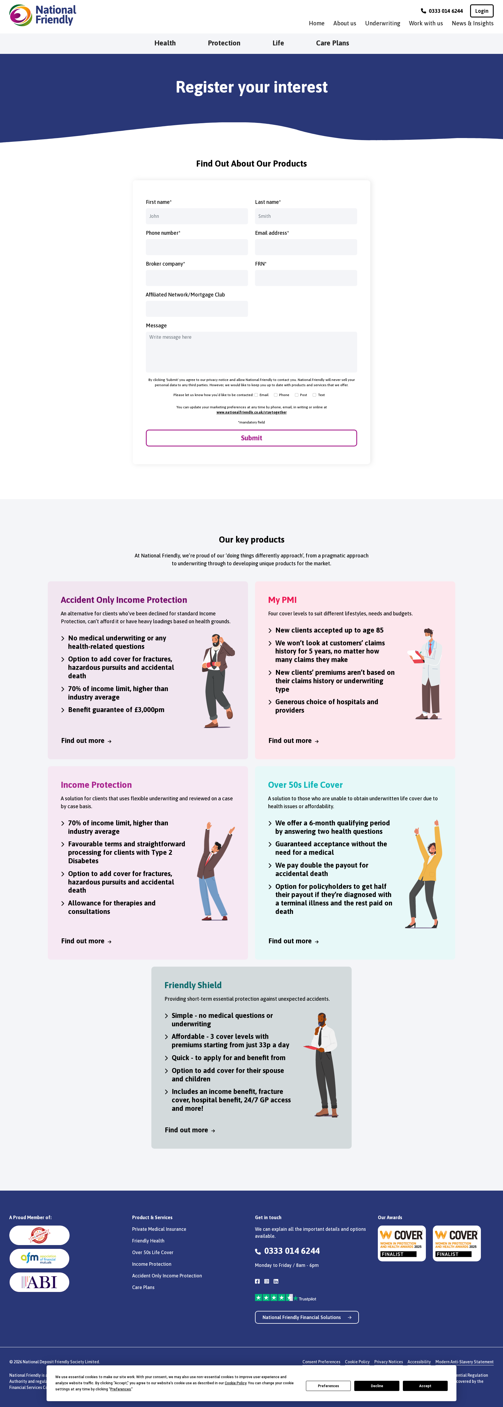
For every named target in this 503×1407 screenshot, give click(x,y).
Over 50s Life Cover (152, 1252)
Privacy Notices (388, 1362)
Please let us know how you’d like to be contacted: (213, 395)
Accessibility (419, 1362)
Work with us (426, 23)
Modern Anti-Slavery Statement (464, 1362)
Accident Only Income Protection (167, 1275)
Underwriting (382, 23)
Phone (284, 395)
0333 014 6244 (445, 11)
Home (317, 23)
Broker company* (165, 264)
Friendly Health (148, 1240)
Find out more (83, 740)
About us (344, 23)
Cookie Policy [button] (235, 1383)
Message (156, 325)
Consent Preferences (321, 1362)
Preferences (328, 1386)
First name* (159, 202)
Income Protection (151, 1264)
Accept (425, 1386)
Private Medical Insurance (159, 1229)
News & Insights (473, 23)
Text (321, 395)
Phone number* (163, 233)
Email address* (272, 233)
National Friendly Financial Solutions (302, 1317)
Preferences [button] (120, 1389)
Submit (251, 438)
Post (303, 395)
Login (481, 11)
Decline (377, 1386)
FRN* (261, 264)
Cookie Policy (357, 1362)
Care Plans (332, 43)
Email (264, 395)
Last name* (268, 202)
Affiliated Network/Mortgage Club (185, 295)
